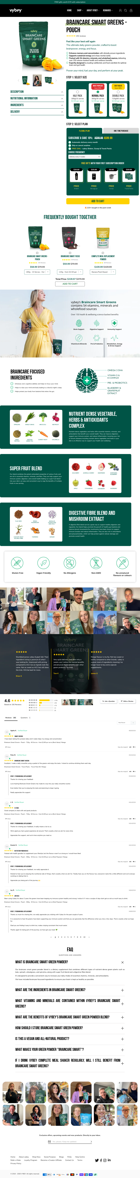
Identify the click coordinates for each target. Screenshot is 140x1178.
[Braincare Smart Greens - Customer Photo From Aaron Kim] (81, 702)
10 (84, 937)
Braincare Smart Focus (70, 256)
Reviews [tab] (8, 718)
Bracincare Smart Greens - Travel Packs (17, 767)
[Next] (56, 80)
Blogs (61, 1157)
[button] (131, 747)
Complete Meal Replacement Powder (103, 258)
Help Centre (80, 1157)
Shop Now (36, 1157)
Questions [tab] (24, 718)
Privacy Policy (15, 1163)
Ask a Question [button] (110, 701)
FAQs (69, 1157)
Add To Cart (97, 201)
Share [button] (9, 747)
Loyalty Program (30, 1160)
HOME (69, 10)
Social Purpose (50, 1157)
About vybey (24, 1157)
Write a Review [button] (128, 701)
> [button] (89, 937)
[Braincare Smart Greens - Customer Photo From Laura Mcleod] (73, 702)
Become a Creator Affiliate (51, 1160)
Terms (79, 1160)
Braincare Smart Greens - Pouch (14, 742)
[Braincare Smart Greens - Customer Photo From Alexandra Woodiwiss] (89, 702)
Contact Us (69, 1160)
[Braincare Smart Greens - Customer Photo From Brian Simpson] (65, 702)
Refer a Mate (15, 1160)
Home (12, 1157)
